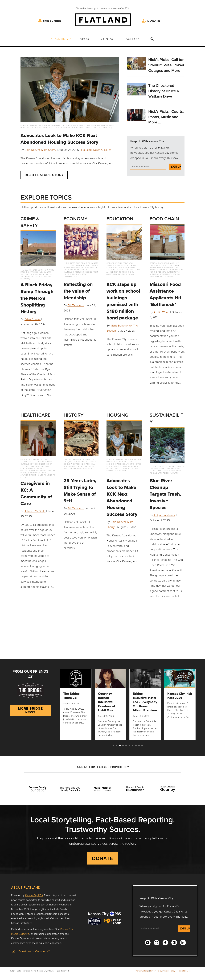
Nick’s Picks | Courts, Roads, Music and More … (166, 117)
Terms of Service (183, 970)
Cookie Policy (169, 970)
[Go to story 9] (139, 745)
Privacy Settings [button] (142, 970)
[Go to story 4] (123, 745)
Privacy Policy (156, 970)
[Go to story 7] (132, 745)
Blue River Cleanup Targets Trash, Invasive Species (165, 494)
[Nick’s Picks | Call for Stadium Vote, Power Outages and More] (136, 63)
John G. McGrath (35, 511)
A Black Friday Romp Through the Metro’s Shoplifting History (36, 298)
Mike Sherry (48, 150)
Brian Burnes (33, 319)
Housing (86, 150)
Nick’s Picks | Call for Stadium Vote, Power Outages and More (166, 65)
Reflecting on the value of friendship (78, 291)
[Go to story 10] (142, 745)
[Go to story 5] (126, 745)
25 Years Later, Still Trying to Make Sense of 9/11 (80, 490)
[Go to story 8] (136, 745)
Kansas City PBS (34, 895)
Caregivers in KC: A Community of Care (36, 493)
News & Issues (102, 150)
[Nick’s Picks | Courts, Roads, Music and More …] (136, 115)
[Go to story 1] (113, 745)
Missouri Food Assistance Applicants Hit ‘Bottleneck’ (165, 294)
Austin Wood (161, 312)
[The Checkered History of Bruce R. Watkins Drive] (136, 89)
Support (133, 38)
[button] (71, 39)
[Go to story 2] (116, 745)
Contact (108, 38)
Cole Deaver (32, 150)
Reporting (59, 38)
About (85, 38)
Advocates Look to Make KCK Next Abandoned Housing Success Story (59, 138)
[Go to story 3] (120, 745)
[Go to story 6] (129, 745)
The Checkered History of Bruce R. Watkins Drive (164, 91)
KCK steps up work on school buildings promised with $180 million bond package (123, 301)
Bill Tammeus (76, 305)
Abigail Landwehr (164, 515)
